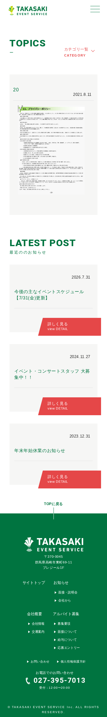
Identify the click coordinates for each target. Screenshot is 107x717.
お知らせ (61, 583)
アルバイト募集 (66, 614)
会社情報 (38, 624)
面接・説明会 (67, 592)
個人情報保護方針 (73, 661)
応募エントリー (69, 648)
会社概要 (34, 614)
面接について (67, 632)
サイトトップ (34, 583)
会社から (64, 600)
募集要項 (64, 624)
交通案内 (38, 632)
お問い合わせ (40, 661)
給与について (67, 640)
